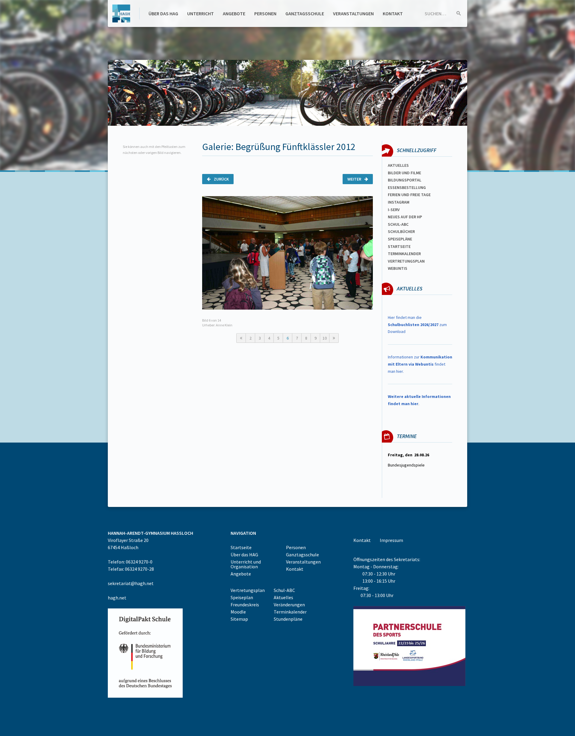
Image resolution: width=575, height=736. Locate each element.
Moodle (238, 612)
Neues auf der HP (405, 216)
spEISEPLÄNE (400, 239)
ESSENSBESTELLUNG (407, 187)
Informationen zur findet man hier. (420, 364)
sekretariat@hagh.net (131, 583)
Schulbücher (401, 231)
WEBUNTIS (397, 268)
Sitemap (239, 619)
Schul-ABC (284, 590)
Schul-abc (398, 224)
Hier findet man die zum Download (417, 324)
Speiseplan (242, 597)
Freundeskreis (245, 605)
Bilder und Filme (404, 172)
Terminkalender (404, 253)
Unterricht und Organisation (246, 564)
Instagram (398, 202)
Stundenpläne (288, 619)
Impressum (391, 540)
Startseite (399, 246)
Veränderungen (289, 605)
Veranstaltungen (353, 13)
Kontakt (393, 13)
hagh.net (117, 598)
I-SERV (394, 209)
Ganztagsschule (304, 13)
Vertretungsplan (406, 261)
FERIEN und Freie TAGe (409, 194)
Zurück (221, 179)
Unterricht (200, 13)
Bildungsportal (404, 180)
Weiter (354, 179)
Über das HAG (163, 13)
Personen (265, 13)
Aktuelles (398, 165)
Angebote (234, 13)
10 (325, 338)
